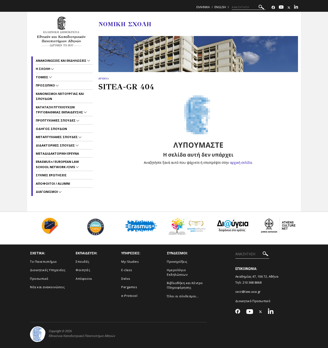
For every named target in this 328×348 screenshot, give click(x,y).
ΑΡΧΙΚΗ (102, 78)
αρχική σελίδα (241, 162)
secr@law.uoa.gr (248, 291)
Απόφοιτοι (84, 278)
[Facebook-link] (273, 8)
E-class (126, 270)
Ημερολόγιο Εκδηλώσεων (177, 272)
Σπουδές (82, 261)
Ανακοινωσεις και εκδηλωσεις (61, 60)
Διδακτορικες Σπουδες (56, 145)
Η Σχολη (43, 69)
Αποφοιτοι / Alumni (53, 183)
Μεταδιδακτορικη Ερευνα (57, 153)
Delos (125, 278)
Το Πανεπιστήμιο (43, 261)
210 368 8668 (252, 282)
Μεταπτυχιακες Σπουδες (57, 137)
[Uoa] (37, 334)
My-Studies (130, 261)
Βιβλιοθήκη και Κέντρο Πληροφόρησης (185, 285)
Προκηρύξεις (177, 261)
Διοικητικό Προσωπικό (252, 301)
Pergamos (129, 287)
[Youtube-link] (281, 8)
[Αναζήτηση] (261, 8)
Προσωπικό (39, 278)
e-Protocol (129, 295)
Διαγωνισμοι (47, 191)
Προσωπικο (46, 85)
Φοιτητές (83, 270)
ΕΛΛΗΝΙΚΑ (203, 7)
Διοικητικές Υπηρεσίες (48, 270)
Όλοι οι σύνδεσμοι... (183, 296)
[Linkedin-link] (296, 8)
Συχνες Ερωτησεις (51, 175)
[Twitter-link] (288, 8)
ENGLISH (220, 7)
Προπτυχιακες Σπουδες (56, 120)
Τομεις (42, 77)
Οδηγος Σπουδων (51, 129)
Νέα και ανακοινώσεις (47, 287)
